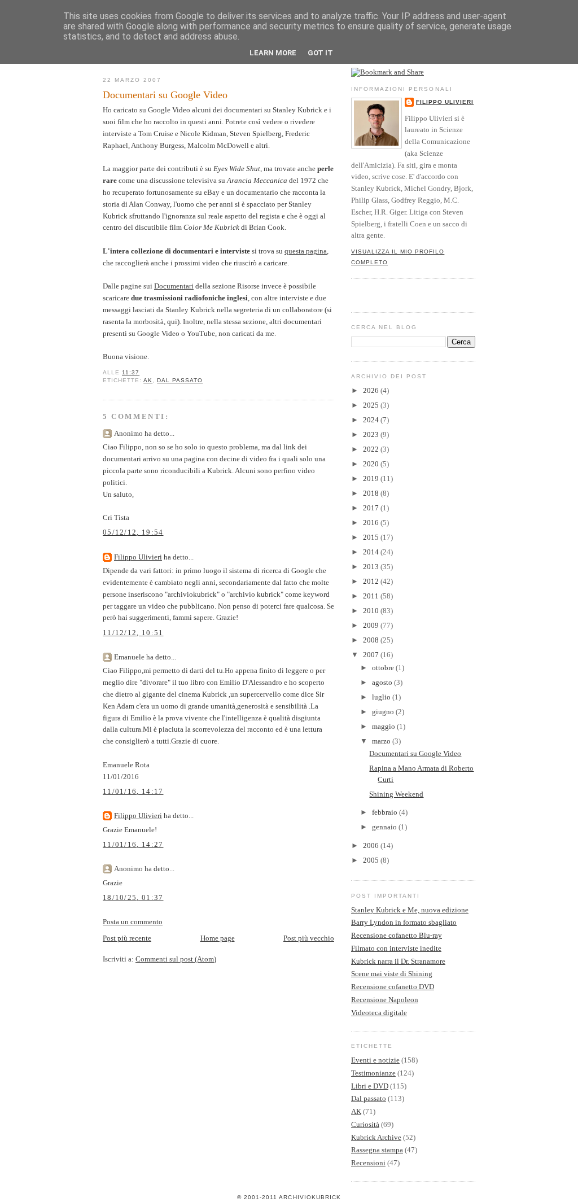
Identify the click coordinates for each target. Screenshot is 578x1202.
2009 (371, 625)
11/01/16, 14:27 (133, 844)
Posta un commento (133, 921)
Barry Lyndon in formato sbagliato (404, 922)
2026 (371, 390)
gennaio (385, 827)
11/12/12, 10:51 (133, 632)
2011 (371, 596)
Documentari (174, 286)
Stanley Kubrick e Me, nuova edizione (409, 910)
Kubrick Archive (376, 1137)
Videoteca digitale (379, 1012)
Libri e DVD (369, 1086)
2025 (371, 405)
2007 (371, 654)
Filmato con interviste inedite (396, 948)
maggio (384, 726)
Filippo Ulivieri (138, 557)
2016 (371, 522)
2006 (371, 845)
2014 (371, 552)
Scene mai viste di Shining (391, 973)
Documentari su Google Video (165, 94)
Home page (217, 938)
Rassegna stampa (377, 1150)
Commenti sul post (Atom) (175, 959)
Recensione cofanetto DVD (392, 986)
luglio (382, 697)
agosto (383, 682)
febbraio (385, 812)
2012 (371, 581)
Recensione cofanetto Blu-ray (396, 935)
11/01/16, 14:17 (133, 791)
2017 (371, 508)
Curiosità (365, 1124)
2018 (371, 493)
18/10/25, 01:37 (133, 897)
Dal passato (180, 380)
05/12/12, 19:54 (133, 532)
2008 (371, 640)
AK (147, 380)
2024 (371, 420)
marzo (382, 741)
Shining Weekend (396, 794)
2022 (371, 449)
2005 (371, 860)
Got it (320, 53)
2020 (371, 464)
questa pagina (305, 251)
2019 (371, 478)
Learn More (272, 53)
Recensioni (368, 1163)
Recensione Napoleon (384, 999)
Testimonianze (373, 1073)
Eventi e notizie (375, 1060)
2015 (371, 537)
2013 (371, 566)
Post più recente (127, 938)
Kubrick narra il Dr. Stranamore (398, 961)
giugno (384, 711)
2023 (371, 434)
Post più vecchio (308, 938)
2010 (371, 610)
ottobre (384, 667)
